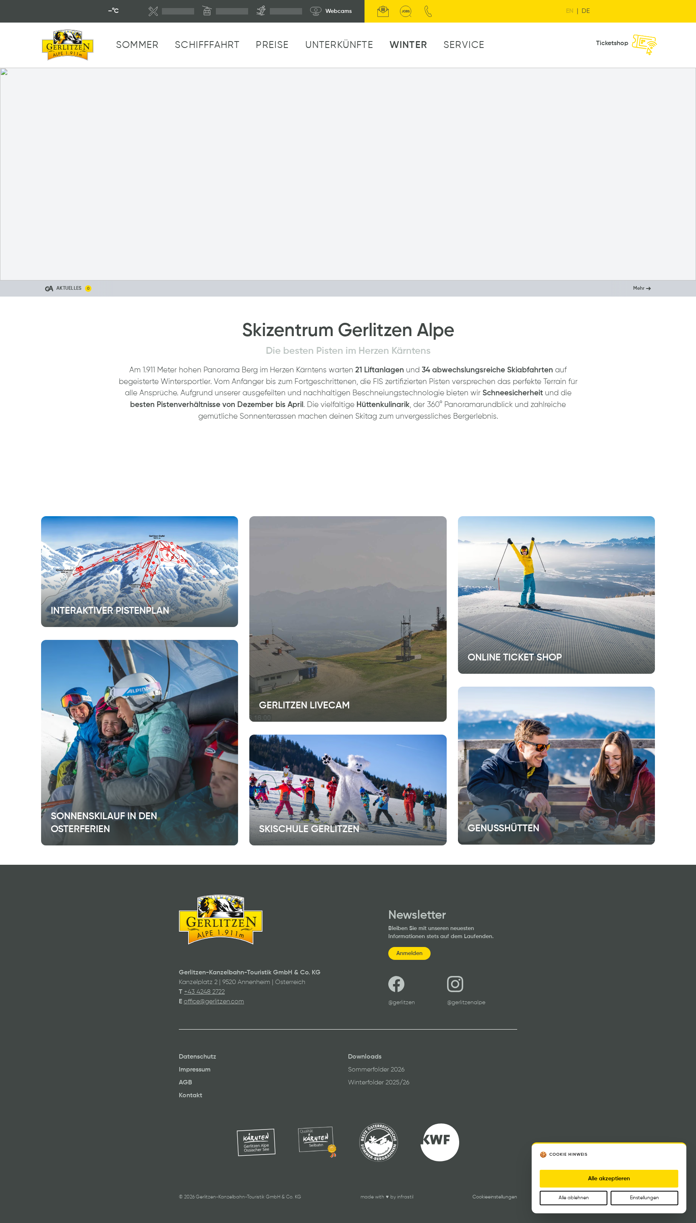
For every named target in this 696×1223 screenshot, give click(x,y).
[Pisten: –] (279, 11)
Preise (272, 45)
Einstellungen (644, 1198)
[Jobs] (405, 11)
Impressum (195, 1070)
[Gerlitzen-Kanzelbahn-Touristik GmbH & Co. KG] (67, 45)
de (586, 11)
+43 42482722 (204, 992)
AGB (185, 1083)
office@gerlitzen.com (214, 1002)
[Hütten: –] (171, 11)
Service (464, 45)
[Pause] (13, 267)
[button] (348, 288)
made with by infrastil (386, 1197)
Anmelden (409, 953)
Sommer (137, 45)
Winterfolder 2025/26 (379, 1083)
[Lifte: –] (225, 11)
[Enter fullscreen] (682, 267)
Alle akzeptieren (609, 1178)
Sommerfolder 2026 (376, 1070)
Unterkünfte (339, 45)
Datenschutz (197, 1057)
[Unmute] (31, 267)
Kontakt (190, 1095)
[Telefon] (428, 11)
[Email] (383, 11)
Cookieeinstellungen (494, 1197)
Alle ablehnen (574, 1198)
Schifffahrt (207, 45)
